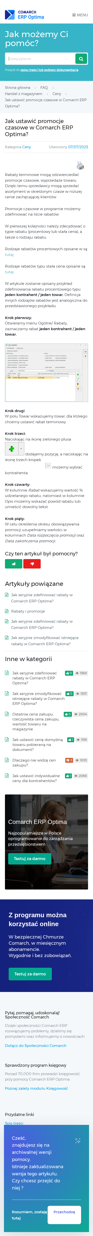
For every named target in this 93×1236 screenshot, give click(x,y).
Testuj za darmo (29, 858)
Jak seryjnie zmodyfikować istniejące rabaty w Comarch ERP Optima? (38, 698)
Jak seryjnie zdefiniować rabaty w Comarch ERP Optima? (34, 678)
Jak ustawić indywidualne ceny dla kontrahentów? (36, 778)
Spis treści (14, 1123)
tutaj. (9, 254)
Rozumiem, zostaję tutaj (29, 1215)
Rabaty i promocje (28, 611)
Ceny (26, 147)
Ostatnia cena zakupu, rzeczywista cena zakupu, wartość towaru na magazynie (35, 721)
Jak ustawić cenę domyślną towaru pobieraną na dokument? (37, 744)
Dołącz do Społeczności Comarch (35, 1045)
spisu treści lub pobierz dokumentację (49, 70)
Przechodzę (64, 1212)
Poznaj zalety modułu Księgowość (36, 1088)
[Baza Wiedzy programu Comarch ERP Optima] (24, 15)
